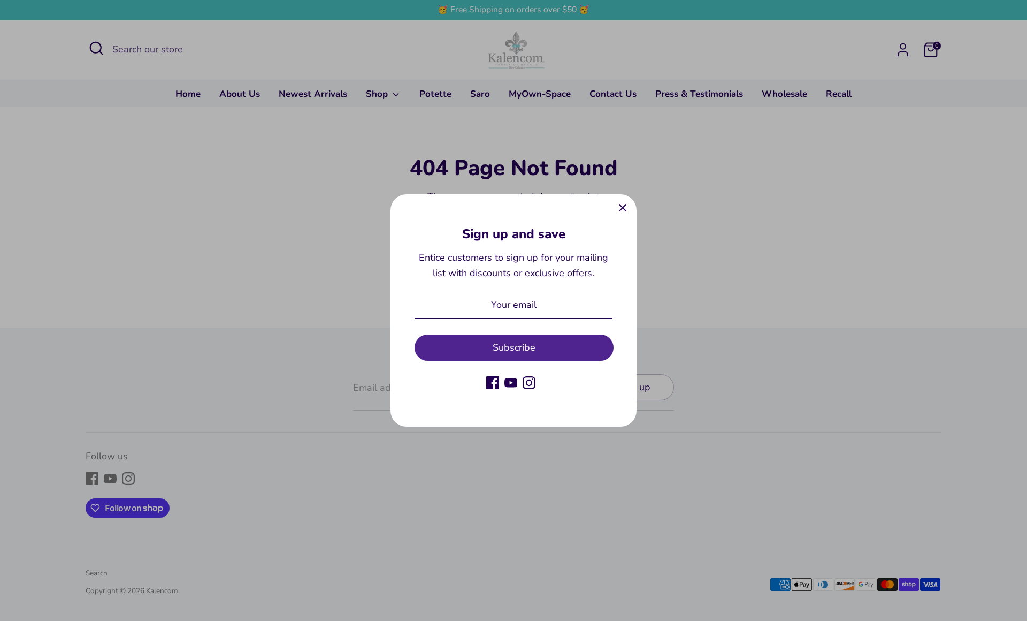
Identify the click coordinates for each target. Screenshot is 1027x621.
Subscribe (514, 347)
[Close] (622, 208)
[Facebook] (492, 382)
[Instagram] (529, 382)
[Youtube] (510, 382)
